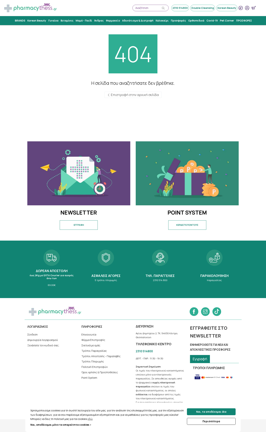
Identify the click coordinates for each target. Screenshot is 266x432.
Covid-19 (212, 20)
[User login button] (247, 8)
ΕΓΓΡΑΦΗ (79, 224)
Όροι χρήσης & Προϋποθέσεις (99, 372)
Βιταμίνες (67, 20)
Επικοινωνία (88, 334)
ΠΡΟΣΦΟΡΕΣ (244, 20)
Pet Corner (227, 20)
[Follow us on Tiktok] (216, 311)
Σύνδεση (32, 334)
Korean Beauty (227, 8)
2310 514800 (180, 8)
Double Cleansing (202, 8)
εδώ (90, 419)
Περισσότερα (211, 421)
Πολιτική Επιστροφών (94, 367)
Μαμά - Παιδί (84, 20)
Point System (89, 377)
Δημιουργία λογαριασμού (42, 340)
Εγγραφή (200, 358)
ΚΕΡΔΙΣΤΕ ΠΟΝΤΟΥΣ (187, 224)
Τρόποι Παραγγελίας (94, 350)
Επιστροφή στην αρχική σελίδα (134, 95)
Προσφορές (178, 20)
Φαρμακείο (113, 20)
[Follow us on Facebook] (194, 311)
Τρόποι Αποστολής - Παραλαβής (101, 356)
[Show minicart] (253, 8)
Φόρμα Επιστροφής (93, 340)
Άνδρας (99, 20)
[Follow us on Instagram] (205, 311)
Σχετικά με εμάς (90, 345)
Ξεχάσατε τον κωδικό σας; (43, 345)
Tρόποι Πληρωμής (92, 361)
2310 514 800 (160, 269)
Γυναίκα (53, 20)
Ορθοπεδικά (196, 20)
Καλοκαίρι (162, 20)
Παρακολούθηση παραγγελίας (214, 269)
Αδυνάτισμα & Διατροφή (137, 20)
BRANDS (20, 20)
